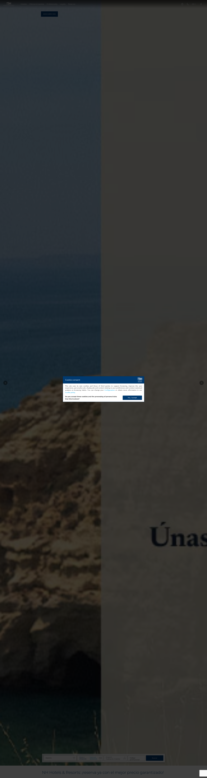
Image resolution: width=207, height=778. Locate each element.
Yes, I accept (132, 397)
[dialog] (103, 389)
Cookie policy (70, 392)
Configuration (109, 390)
